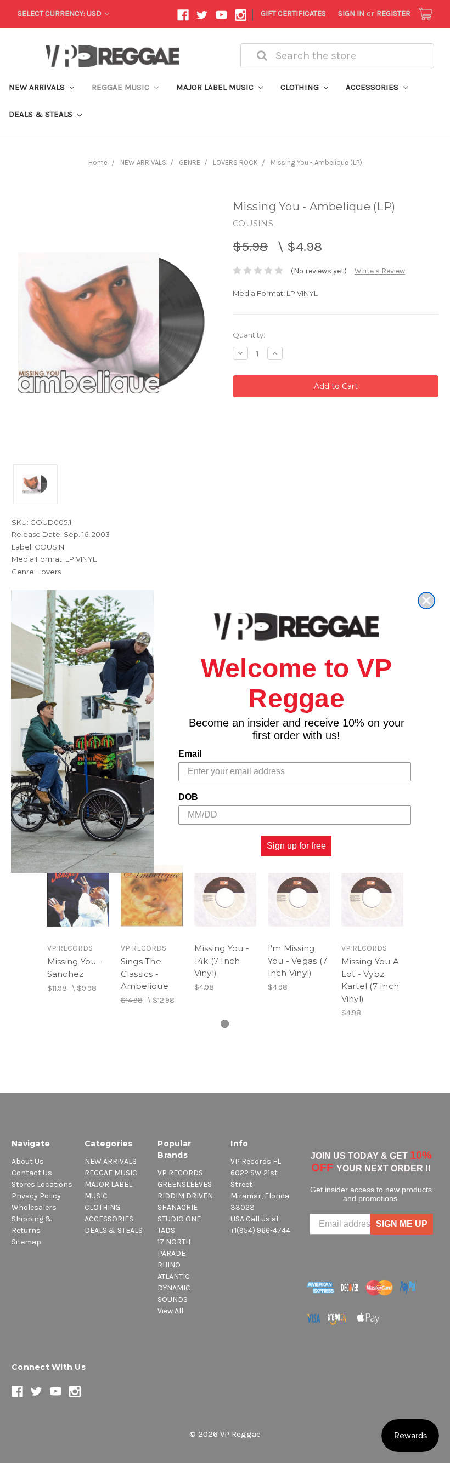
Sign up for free (296, 845)
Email (189, 753)
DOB (188, 797)
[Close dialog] (426, 600)
